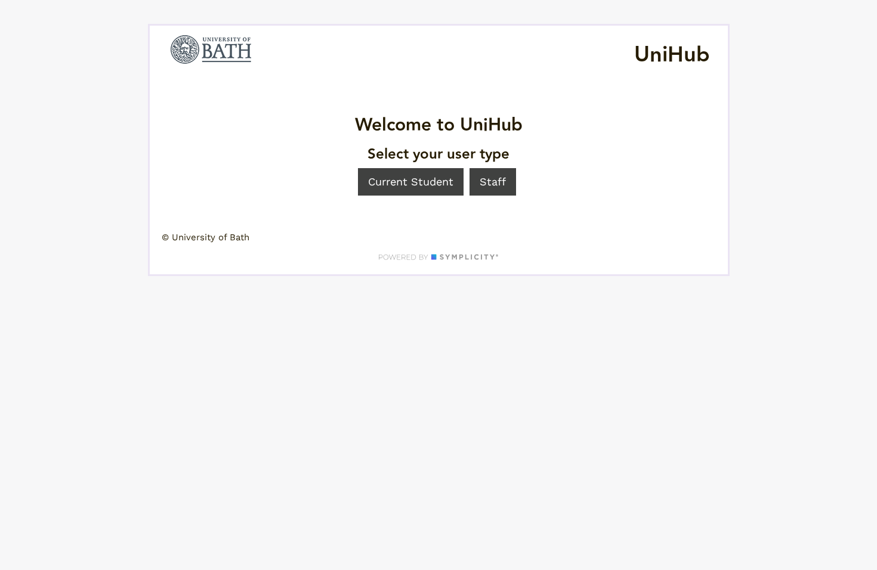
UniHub (672, 55)
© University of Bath (205, 237)
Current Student (410, 181)
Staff (493, 181)
